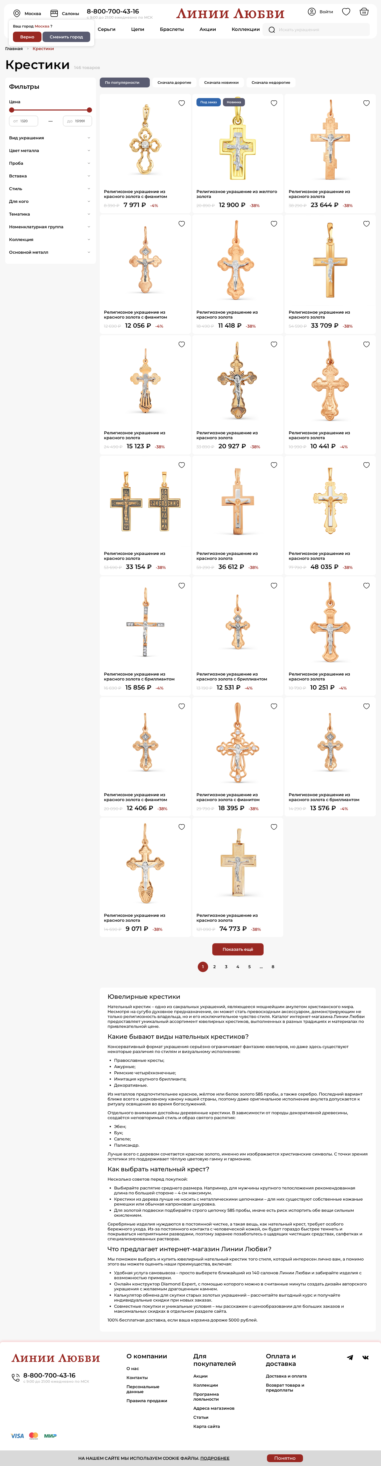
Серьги (107, 29)
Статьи (200, 1417)
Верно (27, 37)
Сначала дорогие (174, 82)
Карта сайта (206, 1426)
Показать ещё (238, 949)
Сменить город (66, 37)
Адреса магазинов (214, 1408)
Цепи (137, 29)
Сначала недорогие (271, 82)
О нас (132, 1368)
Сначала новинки (221, 82)
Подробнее (215, 1458)
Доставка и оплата (286, 1376)
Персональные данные (142, 1389)
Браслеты (172, 29)
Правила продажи (146, 1400)
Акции (208, 29)
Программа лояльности (206, 1397)
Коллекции (246, 29)
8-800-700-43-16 (113, 11)
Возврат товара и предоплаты (285, 1388)
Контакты (137, 1377)
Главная (14, 48)
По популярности (122, 82)
